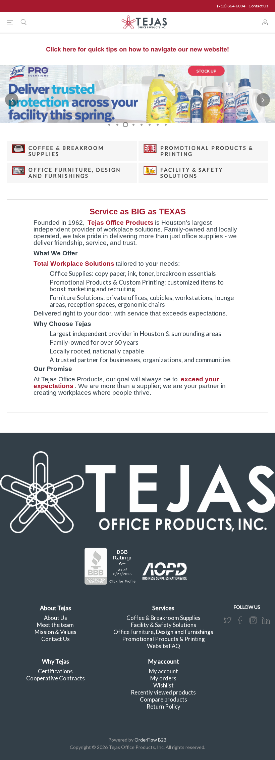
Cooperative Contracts (55, 678)
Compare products (163, 699)
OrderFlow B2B (150, 740)
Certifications (55, 671)
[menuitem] (55, 617)
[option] (137, 94)
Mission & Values (55, 631)
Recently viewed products (163, 692)
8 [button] (165, 124)
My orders (163, 678)
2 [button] (117, 124)
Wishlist (163, 685)
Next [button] (263, 100)
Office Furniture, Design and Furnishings (75, 173)
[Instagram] (253, 620)
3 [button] (125, 124)
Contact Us (258, 5)
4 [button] (133, 124)
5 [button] (141, 124)
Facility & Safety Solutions (191, 173)
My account (163, 671)
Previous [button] (11, 100)
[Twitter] (227, 620)
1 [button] (109, 124)
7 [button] (157, 124)
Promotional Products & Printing (163, 638)
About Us (55, 617)
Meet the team (55, 624)
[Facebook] (240, 620)
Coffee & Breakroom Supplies (163, 617)
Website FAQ (163, 645)
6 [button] (149, 124)
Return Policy (163, 706)
